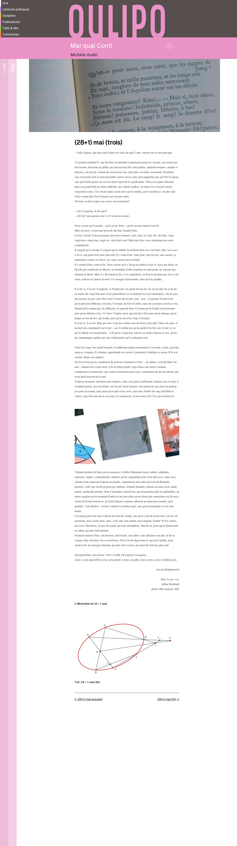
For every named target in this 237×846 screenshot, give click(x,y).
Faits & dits (10, 28)
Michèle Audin (84, 54)
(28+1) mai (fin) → (168, 699)
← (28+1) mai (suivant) (89, 699)
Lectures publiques (15, 9)
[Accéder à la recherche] (169, 46)
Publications (11, 22)
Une (5, 3)
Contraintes (10, 34)
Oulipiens (8, 15)
